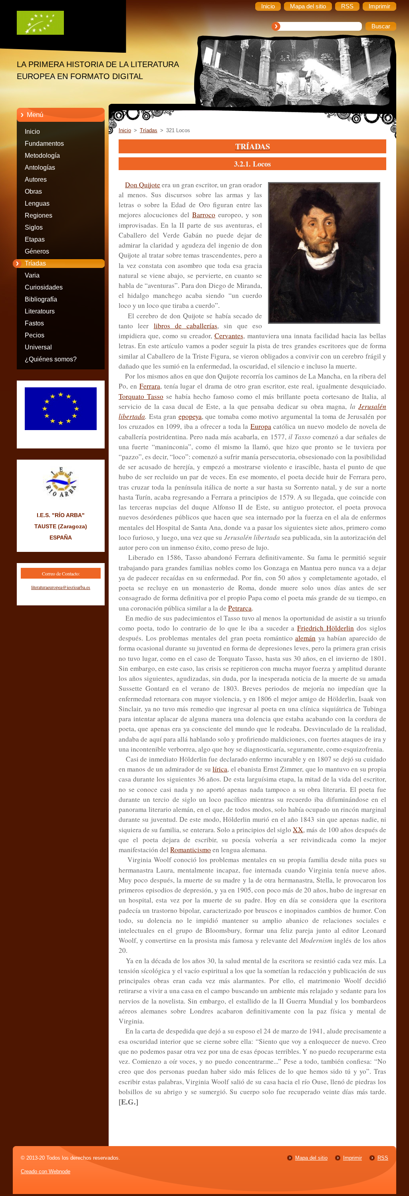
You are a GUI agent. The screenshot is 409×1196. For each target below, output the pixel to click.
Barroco (203, 214)
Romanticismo (190, 849)
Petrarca (240, 608)
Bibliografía (41, 299)
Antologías (40, 167)
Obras (33, 191)
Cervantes (228, 335)
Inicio (32, 131)
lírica (219, 769)
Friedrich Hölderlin (325, 628)
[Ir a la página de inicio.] (67, 25)
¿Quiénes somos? (51, 359)
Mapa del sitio (311, 1158)
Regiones (38, 215)
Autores (36, 179)
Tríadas (35, 263)
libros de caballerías (186, 325)
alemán (305, 638)
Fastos (34, 323)
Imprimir (352, 1158)
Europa (260, 426)
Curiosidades (44, 287)
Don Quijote (142, 184)
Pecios (34, 335)
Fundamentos (44, 143)
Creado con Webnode (45, 1171)
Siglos (34, 227)
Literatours (40, 311)
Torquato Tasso (141, 396)
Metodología (42, 155)
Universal (38, 347)
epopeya (190, 416)
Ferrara (149, 386)
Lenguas (37, 203)
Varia (32, 275)
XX (298, 829)
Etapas (35, 239)
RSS (382, 1158)
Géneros (37, 251)
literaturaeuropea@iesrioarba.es (60, 587)
